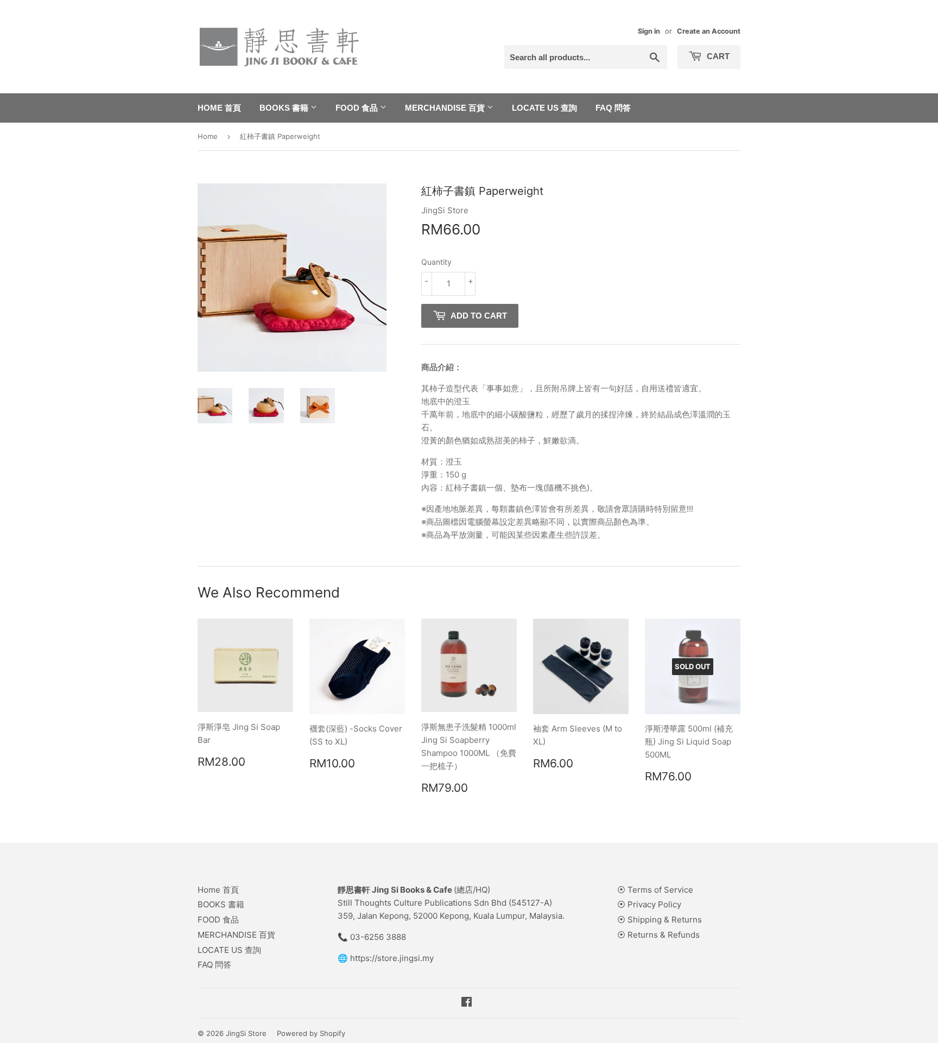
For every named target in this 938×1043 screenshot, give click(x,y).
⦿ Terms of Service (655, 890)
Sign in (649, 31)
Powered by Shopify (311, 1033)
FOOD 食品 (357, 107)
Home (208, 136)
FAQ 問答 (613, 107)
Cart (717, 56)
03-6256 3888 (378, 937)
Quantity (436, 261)
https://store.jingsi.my (392, 958)
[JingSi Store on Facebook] (466, 1003)
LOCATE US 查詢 (544, 107)
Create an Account (708, 31)
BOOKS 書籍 (284, 107)
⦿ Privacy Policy (649, 904)
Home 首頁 (219, 107)
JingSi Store (246, 1033)
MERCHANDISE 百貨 (446, 107)
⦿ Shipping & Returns (659, 919)
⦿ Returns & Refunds (658, 935)
